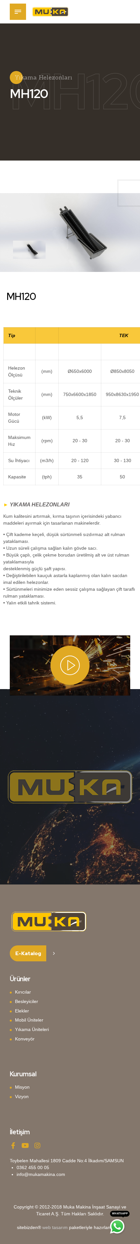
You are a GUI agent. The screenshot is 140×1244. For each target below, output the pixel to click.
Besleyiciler (26, 1001)
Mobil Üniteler (29, 1020)
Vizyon (22, 1096)
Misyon (22, 1087)
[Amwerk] (49, 922)
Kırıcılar (23, 992)
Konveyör (25, 1038)
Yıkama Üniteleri (32, 1029)
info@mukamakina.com (41, 1174)
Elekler (22, 1010)
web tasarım (55, 1227)
